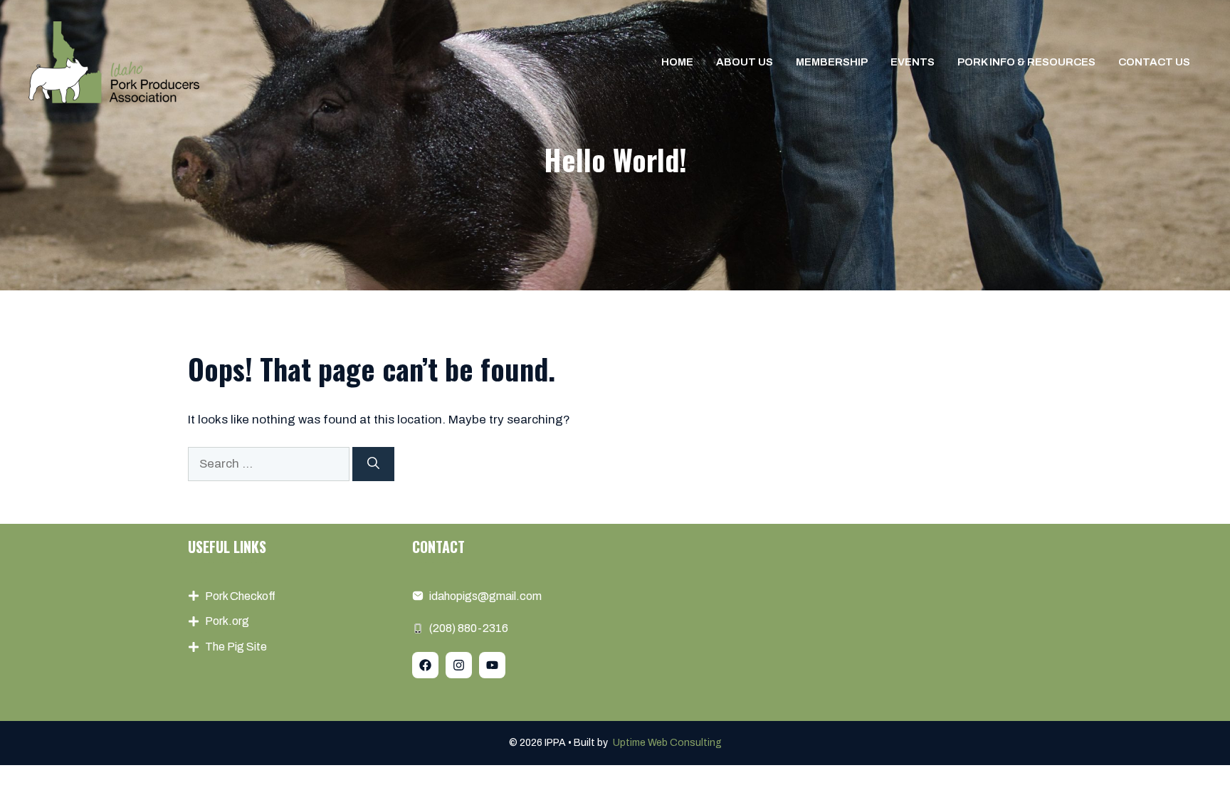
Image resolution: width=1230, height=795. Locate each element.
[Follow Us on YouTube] (492, 665)
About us (744, 62)
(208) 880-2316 (468, 628)
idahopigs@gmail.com (485, 596)
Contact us (1154, 62)
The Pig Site (236, 647)
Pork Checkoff (240, 596)
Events (912, 62)
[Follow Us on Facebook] (425, 665)
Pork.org (227, 621)
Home (677, 62)
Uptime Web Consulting (667, 742)
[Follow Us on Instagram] (459, 665)
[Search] (373, 464)
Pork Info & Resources (1026, 62)
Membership (832, 62)
